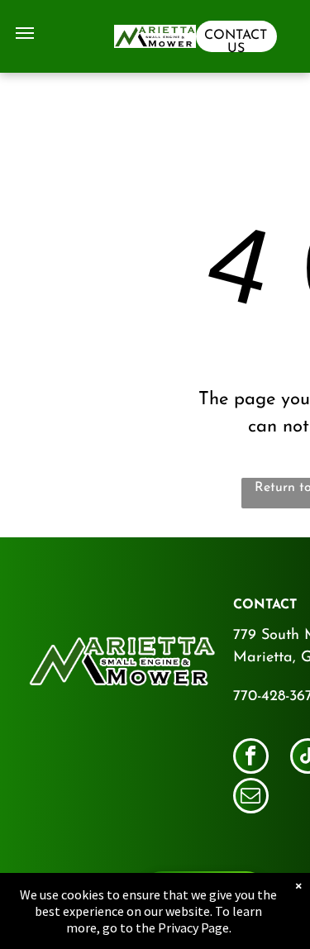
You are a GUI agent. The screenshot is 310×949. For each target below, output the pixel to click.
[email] (251, 798)
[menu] (24, 33)
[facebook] (251, 758)
